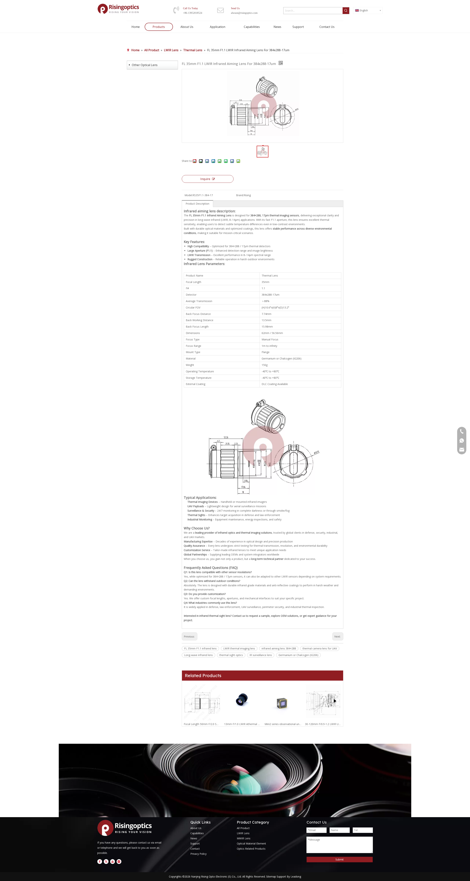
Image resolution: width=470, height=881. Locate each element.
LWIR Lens (243, 833)
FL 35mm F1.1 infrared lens (200, 648)
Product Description (197, 203)
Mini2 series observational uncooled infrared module (283, 724)
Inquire (205, 179)
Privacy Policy (198, 853)
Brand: (240, 195)
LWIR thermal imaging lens (239, 648)
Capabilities (197, 833)
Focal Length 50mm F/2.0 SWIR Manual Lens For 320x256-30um (202, 724)
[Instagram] (119, 861)
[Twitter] (106, 861)
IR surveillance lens (261, 655)
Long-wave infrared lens (198, 655)
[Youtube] (112, 861)
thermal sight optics (231, 655)
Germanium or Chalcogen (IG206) (298, 655)
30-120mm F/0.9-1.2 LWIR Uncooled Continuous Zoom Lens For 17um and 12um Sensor (323, 724)
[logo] (125, 828)
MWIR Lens (243, 838)
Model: (189, 195)
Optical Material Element (251, 843)
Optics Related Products (251, 848)
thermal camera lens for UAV (320, 648)
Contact (195, 848)
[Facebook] (99, 861)
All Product (243, 828)
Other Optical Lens (145, 65)
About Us (195, 828)
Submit (339, 859)
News (193, 838)
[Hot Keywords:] (346, 10)
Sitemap (271, 876)
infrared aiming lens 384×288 (279, 648)
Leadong (296, 876)
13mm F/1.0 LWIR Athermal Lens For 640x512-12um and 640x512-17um (242, 724)
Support (195, 843)
